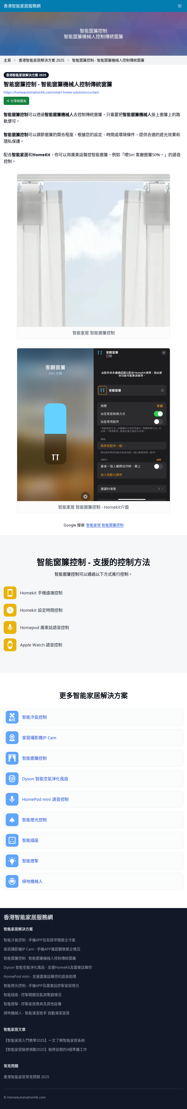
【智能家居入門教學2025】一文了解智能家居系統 (44, 1040)
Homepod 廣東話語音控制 (44, 627)
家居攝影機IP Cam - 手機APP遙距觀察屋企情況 (42, 949)
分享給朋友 (18, 101)
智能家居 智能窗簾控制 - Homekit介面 (93, 507)
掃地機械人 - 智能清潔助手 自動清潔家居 (37, 1012)
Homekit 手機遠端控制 (41, 593)
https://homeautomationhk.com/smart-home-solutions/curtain (51, 92)
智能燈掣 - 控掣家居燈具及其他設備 (32, 1003)
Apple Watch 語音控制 (41, 645)
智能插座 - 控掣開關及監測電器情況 (32, 994)
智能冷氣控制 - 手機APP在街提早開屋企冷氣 (39, 939)
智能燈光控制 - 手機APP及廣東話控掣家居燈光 (41, 985)
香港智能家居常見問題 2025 (26, 1076)
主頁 (7, 60)
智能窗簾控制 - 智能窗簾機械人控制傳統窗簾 (108, 60)
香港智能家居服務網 (22, 6)
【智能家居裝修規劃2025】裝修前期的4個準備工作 (45, 1049)
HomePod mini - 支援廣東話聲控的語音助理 (40, 976)
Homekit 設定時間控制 (41, 610)
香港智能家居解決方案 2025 (41, 60)
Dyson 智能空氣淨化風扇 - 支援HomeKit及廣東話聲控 (48, 967)
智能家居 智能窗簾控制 (94, 333)
